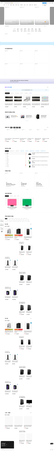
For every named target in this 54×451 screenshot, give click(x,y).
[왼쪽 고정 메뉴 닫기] (1, 231)
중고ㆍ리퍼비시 (28, 221)
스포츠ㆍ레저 (6, 221)
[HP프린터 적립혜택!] (51, 444)
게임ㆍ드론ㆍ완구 (14, 221)
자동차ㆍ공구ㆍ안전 (24, 221)
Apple (19, 218)
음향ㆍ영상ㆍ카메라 (19, 221)
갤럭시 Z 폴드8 (12, 93)
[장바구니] (50, 5)
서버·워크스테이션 (16, 218)
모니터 (26, 218)
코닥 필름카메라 (26, 93)
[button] (5, 16)
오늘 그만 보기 (3, 449)
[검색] (18, 3)
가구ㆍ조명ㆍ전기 (10, 221)
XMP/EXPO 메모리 (7, 93)
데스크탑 (6, 218)
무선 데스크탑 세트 (17, 93)
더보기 (47, 87)
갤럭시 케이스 (21, 93)
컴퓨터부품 (12, 218)
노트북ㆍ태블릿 (9, 218)
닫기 (12, 449)
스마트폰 (21, 218)
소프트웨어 (24, 218)
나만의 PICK (30, 93)
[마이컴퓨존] (52, 5)
